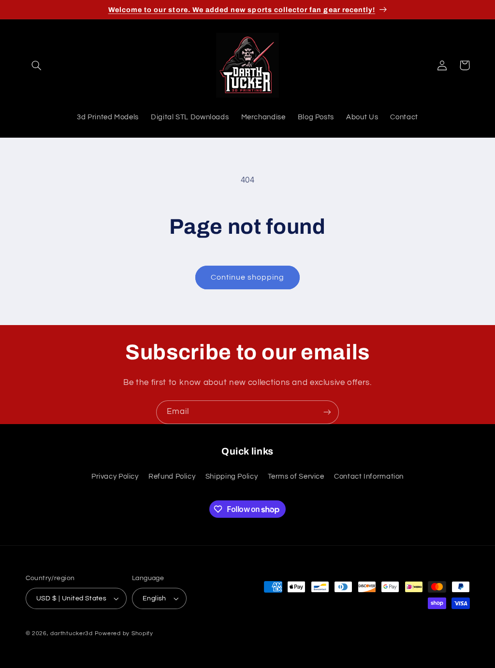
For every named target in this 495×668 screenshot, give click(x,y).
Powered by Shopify (124, 633)
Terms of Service (296, 476)
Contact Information (369, 476)
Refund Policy (171, 476)
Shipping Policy (231, 476)
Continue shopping (248, 277)
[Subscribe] (327, 412)
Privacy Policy (115, 476)
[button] (37, 65)
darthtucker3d (71, 633)
